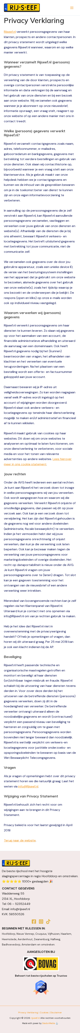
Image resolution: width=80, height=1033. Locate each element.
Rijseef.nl (10, 32)
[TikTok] (48, 921)
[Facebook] (33, 921)
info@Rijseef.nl (28, 786)
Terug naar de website (20, 840)
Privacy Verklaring (28, 1012)
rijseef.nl (35, 1018)
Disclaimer (56, 1012)
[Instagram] (41, 921)
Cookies (44, 1012)
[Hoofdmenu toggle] (72, 8)
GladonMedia (48, 1023)
